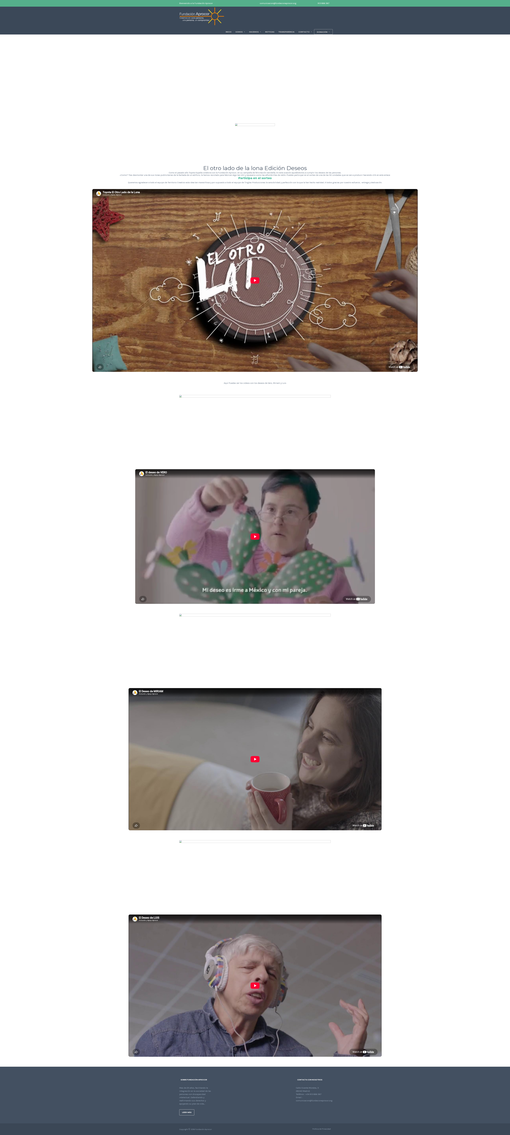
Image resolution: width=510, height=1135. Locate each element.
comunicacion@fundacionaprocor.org (277, 3)
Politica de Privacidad (321, 1129)
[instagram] (312, 3)
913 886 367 (323, 3)
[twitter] (304, 3)
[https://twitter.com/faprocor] (301, 1107)
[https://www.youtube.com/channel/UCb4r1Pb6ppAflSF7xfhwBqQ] (309, 1107)
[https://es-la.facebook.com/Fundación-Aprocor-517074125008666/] (297, 1107)
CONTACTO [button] (304, 32)
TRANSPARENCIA (286, 32)
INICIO (228, 32)
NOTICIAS (269, 32)
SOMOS (239, 32)
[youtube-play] (308, 3)
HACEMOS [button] (254, 32)
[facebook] (300, 3)
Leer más (187, 1112)
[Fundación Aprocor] (201, 16)
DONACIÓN (322, 32)
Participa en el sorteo (255, 178)
